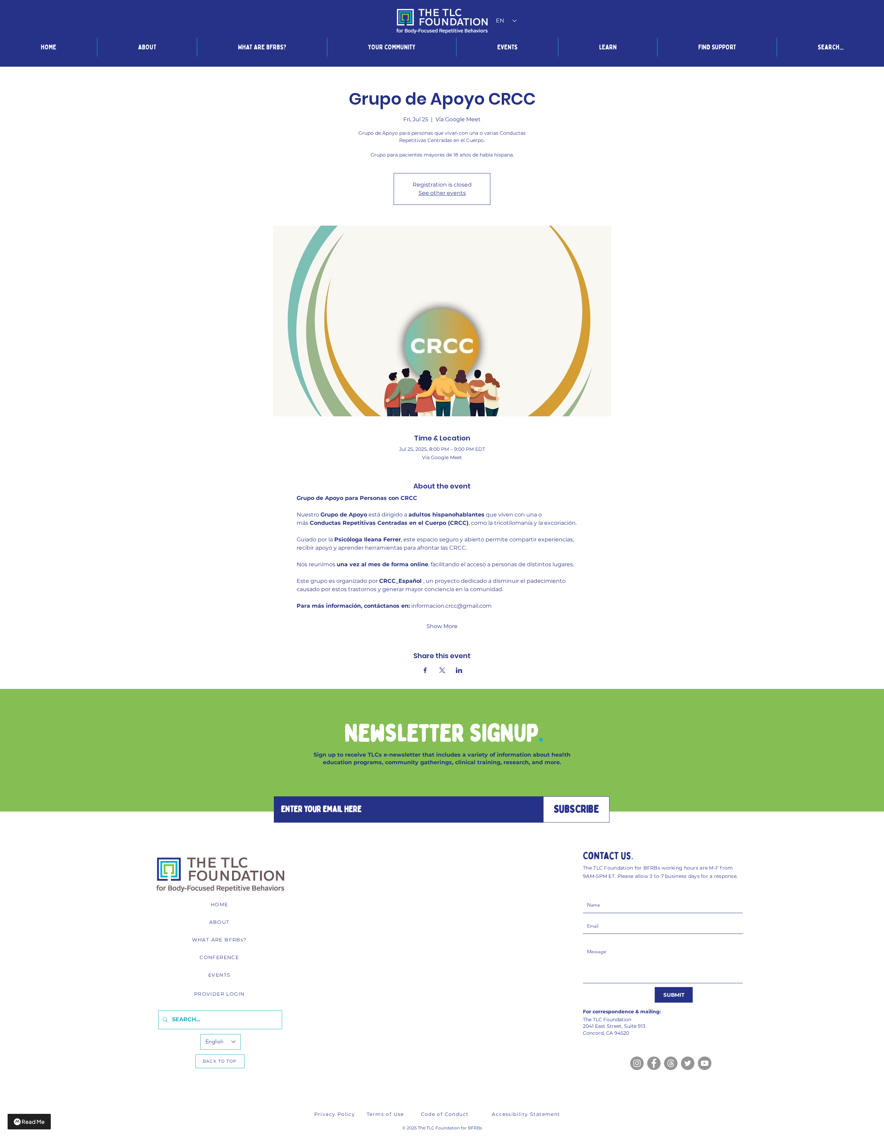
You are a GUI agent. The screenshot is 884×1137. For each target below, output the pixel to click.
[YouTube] (704, 1063)
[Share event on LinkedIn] (459, 670)
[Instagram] (637, 1063)
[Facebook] (654, 1063)
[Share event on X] (442, 670)
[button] (147, 47)
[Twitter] (687, 1063)
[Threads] (671, 1063)
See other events (442, 193)
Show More (442, 626)
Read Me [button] (33, 1121)
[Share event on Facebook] (425, 670)
